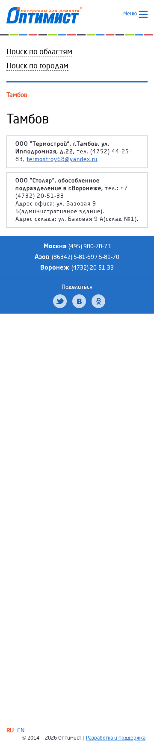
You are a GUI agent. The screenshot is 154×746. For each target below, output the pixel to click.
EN (21, 730)
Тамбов (16, 94)
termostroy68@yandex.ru (62, 159)
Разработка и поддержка (115, 738)
